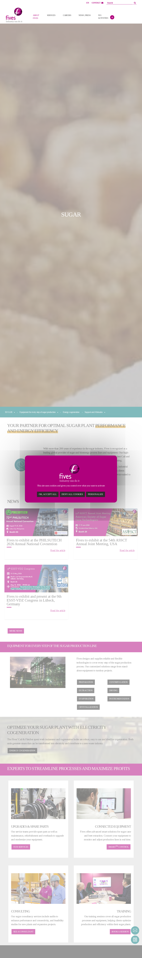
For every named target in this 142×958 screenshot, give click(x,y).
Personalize (95, 494)
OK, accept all (48, 494)
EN (87, 3)
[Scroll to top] (135, 951)
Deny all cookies (72, 494)
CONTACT (96, 3)
